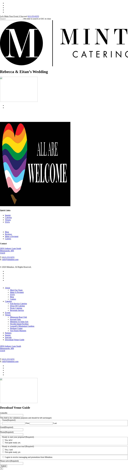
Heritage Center (16, 328)
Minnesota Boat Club (18, 317)
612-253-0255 (33, 16)
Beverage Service (17, 310)
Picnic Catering (16, 308)
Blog (7, 232)
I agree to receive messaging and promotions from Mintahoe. (29, 457)
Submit (3, 466)
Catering (8, 217)
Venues (8, 220)
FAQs (7, 222)
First (27, 423)
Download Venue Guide (14, 340)
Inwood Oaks (15, 319)
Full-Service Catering (18, 304)
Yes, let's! (8, 440)
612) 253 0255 (8, 257)
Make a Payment (11, 236)
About (7, 288)
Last (55, 423)
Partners (8, 333)
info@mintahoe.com (10, 259)
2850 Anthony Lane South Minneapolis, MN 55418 (10, 250)
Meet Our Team (16, 290)
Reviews (8, 234)
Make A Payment (17, 292)
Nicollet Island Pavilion (19, 324)
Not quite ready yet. (13, 443)
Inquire (8, 215)
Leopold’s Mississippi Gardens (22, 326)
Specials (8, 337)
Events (7, 313)
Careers (8, 239)
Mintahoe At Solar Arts (19, 322)
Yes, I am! (9, 450)
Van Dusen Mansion (18, 331)
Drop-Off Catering (17, 306)
